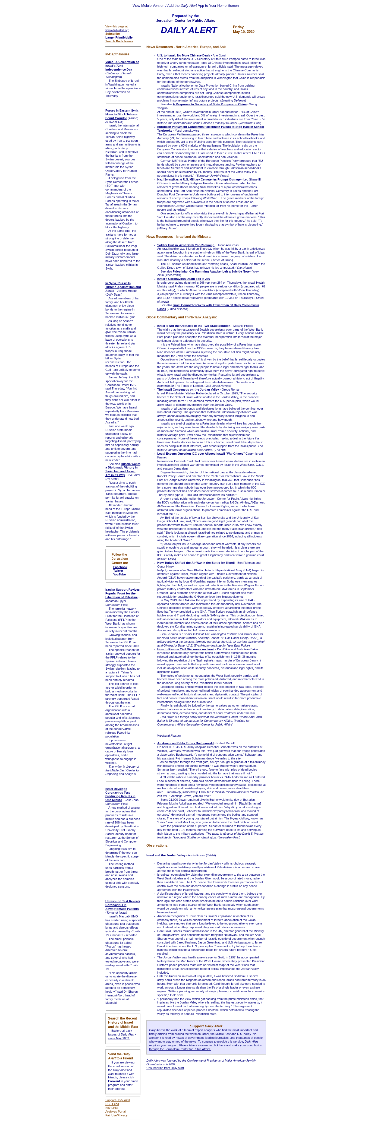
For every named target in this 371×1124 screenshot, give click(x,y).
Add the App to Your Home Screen (203, 6)
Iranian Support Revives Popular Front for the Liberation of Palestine (122, 593)
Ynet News (244, 267)
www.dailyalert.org (117, 30)
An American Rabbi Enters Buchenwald (185, 743)
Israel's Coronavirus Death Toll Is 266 (183, 278)
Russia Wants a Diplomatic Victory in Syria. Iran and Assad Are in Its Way (122, 469)
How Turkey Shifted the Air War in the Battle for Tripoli (196, 562)
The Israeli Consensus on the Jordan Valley (188, 389)
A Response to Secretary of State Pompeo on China (210, 104)
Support (117, 1100)
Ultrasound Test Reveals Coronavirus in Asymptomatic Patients (122, 905)
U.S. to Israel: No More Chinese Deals (183, 55)
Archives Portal (115, 1111)
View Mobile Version (148, 6)
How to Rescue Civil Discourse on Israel (185, 649)
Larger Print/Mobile (119, 37)
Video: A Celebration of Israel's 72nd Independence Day (122, 65)
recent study (171, 498)
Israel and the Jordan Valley (166, 855)
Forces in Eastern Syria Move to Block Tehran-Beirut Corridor (121, 114)
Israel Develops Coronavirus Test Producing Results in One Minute (120, 794)
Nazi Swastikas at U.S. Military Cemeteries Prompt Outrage (199, 179)
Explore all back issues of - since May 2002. (122, 1034)
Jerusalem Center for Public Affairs (185, 20)
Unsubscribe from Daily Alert (165, 1067)
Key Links (111, 1107)
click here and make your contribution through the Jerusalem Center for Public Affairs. (205, 1047)
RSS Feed (112, 1104)
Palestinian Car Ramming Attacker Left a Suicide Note (211, 271)
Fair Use (111, 1115)
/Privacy (122, 1115)
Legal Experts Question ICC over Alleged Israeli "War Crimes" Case (205, 453)
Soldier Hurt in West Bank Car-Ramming (186, 245)
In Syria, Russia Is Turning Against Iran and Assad (123, 286)
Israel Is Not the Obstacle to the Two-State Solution (194, 325)
